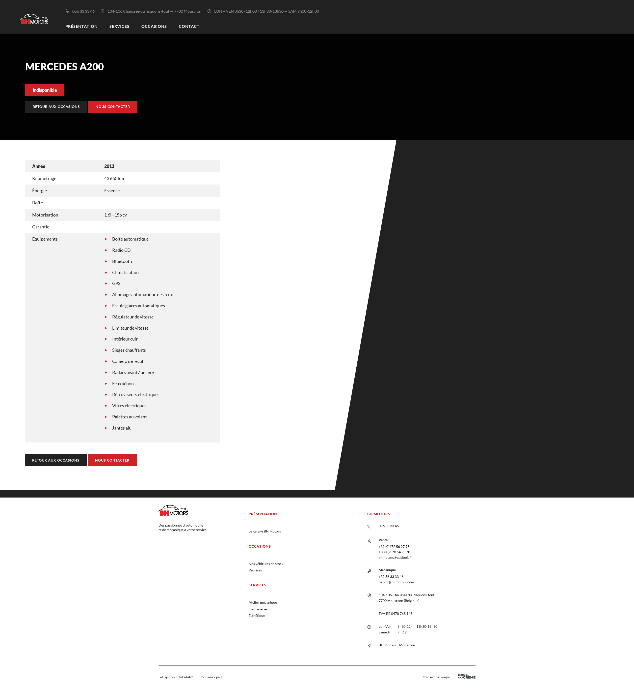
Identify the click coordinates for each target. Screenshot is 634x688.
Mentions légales (211, 677)
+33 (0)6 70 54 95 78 (394, 552)
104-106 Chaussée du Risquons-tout (406, 595)
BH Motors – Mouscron (397, 645)
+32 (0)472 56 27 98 (394, 546)
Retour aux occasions (56, 106)
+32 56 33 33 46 (391, 576)
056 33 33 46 (83, 11)
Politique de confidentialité (175, 677)
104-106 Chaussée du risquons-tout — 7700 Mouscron (154, 11)
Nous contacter (113, 106)
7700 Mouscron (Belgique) (399, 600)
